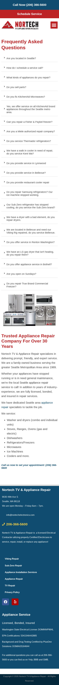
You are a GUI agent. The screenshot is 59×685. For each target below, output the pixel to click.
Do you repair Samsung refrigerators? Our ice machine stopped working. (29, 193)
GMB (45, 659)
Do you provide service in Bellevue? (26, 172)
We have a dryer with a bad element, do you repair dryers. (30, 219)
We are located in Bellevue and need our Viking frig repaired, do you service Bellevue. (30, 231)
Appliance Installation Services (21, 572)
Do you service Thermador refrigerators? (28, 141)
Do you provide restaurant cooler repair (27, 182)
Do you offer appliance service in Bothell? (29, 264)
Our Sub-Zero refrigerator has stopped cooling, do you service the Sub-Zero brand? (30, 206)
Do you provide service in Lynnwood (26, 163)
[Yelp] (15, 601)
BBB (36, 659)
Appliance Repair (14, 579)
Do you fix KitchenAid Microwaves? (25, 96)
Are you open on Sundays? (21, 274)
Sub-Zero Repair (13, 565)
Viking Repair (12, 559)
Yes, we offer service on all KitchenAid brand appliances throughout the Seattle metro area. (30, 109)
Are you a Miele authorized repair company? (30, 131)
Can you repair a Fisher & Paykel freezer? (29, 122)
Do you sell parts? (16, 87)
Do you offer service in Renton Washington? (30, 242)
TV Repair (10, 585)
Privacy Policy (12, 592)
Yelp (30, 659)
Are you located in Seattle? (21, 58)
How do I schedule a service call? (24, 68)
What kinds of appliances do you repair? (28, 77)
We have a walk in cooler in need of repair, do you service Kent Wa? (29, 152)
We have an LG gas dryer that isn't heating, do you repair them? (30, 253)
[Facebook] (5, 601)
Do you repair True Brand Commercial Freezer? (27, 285)
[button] (54, 25)
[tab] (29, 58)
